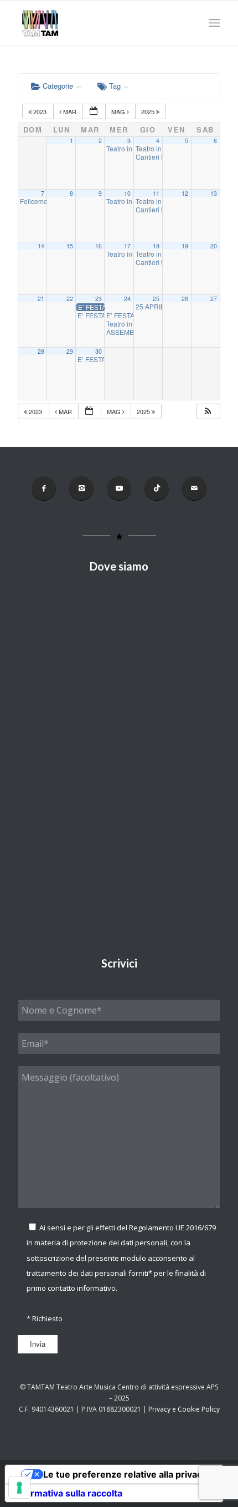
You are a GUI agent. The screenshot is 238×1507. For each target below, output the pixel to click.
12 (185, 193)
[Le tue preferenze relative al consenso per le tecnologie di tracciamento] (19, 1487)
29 (69, 351)
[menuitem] (214, 22)
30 (98, 351)
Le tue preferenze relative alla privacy (125, 1474)
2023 (40, 111)
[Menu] (214, 22)
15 (69, 246)
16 (98, 246)
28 (41, 351)
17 (127, 246)
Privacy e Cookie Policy (184, 1409)
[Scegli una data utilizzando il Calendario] (94, 112)
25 (156, 298)
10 (127, 193)
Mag (119, 111)
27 (213, 298)
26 (185, 298)
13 (213, 193)
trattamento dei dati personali (77, 1273)
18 (156, 246)
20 (213, 246)
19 (185, 246)
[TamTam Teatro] (98, 23)
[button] (208, 411)
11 (156, 193)
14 (41, 246)
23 (98, 298)
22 (69, 298)
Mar (69, 111)
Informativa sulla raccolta (68, 1493)
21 (41, 298)
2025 (148, 111)
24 (127, 298)
